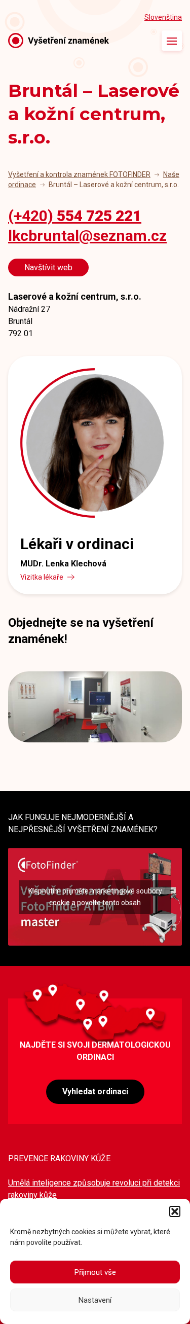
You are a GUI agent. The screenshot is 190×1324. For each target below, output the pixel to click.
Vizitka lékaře (41, 577)
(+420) (74, 216)
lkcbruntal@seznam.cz (87, 235)
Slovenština (163, 17)
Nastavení (95, 1300)
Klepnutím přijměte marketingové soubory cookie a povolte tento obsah (95, 897)
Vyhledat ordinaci (95, 1091)
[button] (175, 1211)
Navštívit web (48, 267)
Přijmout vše (95, 1272)
